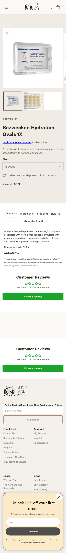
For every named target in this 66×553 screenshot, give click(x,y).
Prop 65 (7, 447)
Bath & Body (40, 489)
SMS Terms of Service (14, 461)
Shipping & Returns (13, 438)
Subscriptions (41, 442)
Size (5, 159)
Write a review (33, 296)
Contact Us (9, 433)
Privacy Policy (10, 452)
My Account (40, 433)
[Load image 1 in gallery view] (12, 101)
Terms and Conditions (14, 457)
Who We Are (9, 480)
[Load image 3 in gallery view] (53, 101)
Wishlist (38, 438)
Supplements (40, 480)
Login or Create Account (17, 142)
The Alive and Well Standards (12, 486)
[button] (6, 7)
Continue (33, 531)
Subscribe (33, 419)
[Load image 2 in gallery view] (33, 101)
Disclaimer (8, 442)
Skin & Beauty (41, 484)
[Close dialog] (59, 497)
